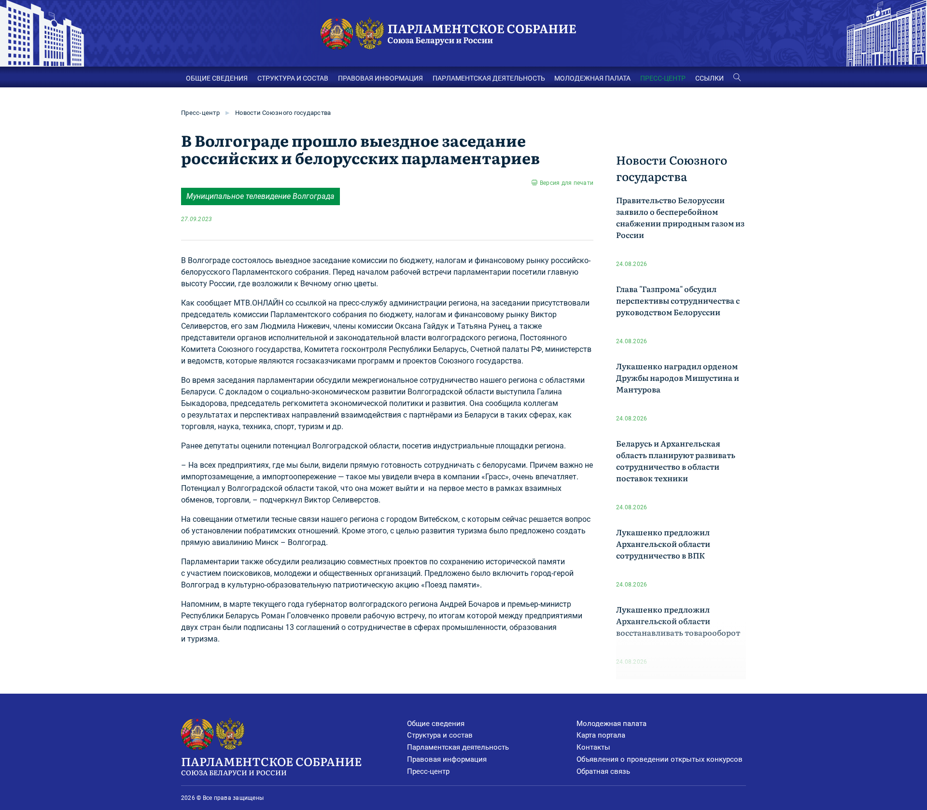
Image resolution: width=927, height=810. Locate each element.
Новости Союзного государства (283, 112)
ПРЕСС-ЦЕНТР (663, 78)
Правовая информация (447, 759)
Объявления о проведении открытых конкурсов (659, 759)
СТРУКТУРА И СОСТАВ (292, 78)
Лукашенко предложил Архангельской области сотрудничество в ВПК (663, 543)
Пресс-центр (200, 112)
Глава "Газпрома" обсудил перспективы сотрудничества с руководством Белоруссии (678, 300)
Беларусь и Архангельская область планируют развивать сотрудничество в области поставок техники (675, 460)
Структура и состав (440, 735)
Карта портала (600, 735)
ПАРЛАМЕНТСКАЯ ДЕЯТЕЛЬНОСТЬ (489, 78)
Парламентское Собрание (271, 765)
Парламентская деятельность (458, 747)
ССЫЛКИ (709, 78)
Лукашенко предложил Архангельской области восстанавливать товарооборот (678, 620)
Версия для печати (566, 183)
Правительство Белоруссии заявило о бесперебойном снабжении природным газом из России (680, 217)
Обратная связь (603, 771)
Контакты (593, 747)
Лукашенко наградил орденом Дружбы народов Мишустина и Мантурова (677, 377)
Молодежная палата (611, 723)
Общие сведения (435, 723)
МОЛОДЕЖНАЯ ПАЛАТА (592, 78)
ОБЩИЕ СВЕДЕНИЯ (217, 78)
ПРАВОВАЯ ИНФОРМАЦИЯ (380, 78)
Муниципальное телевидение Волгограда (260, 196)
